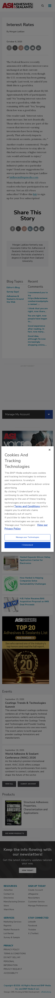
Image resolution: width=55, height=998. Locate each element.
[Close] (49, 449)
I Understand (27, 545)
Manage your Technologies (27, 537)
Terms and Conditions (27, 506)
